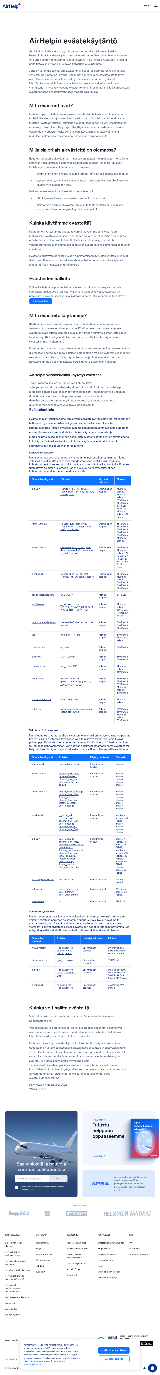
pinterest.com (38, 647)
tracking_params (67, 850)
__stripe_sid (65, 815)
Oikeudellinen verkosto (109, 1271)
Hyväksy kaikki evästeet (114, 1350)
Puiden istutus (43, 1260)
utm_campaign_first (69, 782)
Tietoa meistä (42, 1242)
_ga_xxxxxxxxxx (65, 947)
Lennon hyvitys (12, 1314)
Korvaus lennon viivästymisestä (12, 1254)
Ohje (131, 1242)
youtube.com (38, 604)
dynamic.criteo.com (41, 699)
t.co (33, 634)
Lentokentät (11, 1309)
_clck (66, 972)
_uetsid (64, 494)
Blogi (38, 1248)
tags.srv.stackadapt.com (44, 622)
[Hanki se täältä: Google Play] (144, 1343)
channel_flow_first (68, 773)
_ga (59, 975)
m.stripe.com (38, 901)
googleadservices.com (43, 594)
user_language (66, 805)
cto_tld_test (73, 529)
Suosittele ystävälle (76, 1263)
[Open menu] (156, 5)
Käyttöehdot (11, 1359)
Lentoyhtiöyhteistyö (107, 1277)
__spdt (78, 526)
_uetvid (64, 488)
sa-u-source (87, 550)
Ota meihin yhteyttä (138, 1254)
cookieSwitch (66, 847)
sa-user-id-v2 (79, 523)
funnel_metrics (67, 797)
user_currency (66, 861)
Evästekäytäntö (58, 1361)
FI (149, 5)
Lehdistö (40, 1266)
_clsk (60, 972)
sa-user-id (65, 523)
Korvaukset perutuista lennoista (15, 1263)
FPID (73, 972)
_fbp (71, 494)
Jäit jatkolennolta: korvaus (17, 1270)
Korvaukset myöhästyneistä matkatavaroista (12, 1288)
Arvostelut (72, 1275)
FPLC (72, 488)
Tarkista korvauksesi (76, 1242)
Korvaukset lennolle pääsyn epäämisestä (14, 1278)
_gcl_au (79, 491)
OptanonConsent (68, 776)
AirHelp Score (73, 1269)
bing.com (36, 656)
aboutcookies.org (40, 1021)
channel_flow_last (68, 779)
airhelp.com (37, 889)
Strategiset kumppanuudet (111, 1242)
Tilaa (58, 1178)
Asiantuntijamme (44, 1254)
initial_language (75, 791)
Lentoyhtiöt (10, 1303)
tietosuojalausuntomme (87, 64)
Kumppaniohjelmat (107, 1254)
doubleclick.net (39, 666)
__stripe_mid (66, 818)
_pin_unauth (67, 491)
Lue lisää (97, 1155)
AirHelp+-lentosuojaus (78, 1248)
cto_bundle (82, 488)
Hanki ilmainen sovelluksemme (74, 1256)
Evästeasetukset (40, 301)
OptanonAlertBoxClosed (71, 844)
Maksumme (134, 1248)
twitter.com (37, 678)
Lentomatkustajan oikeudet (13, 1244)
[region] (80, 1354)
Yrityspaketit (104, 1248)
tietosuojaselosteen (28, 1189)
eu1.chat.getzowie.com (43, 879)
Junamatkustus (105, 1260)
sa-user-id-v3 (73, 550)
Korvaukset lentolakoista (17, 1297)
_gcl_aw (88, 491)
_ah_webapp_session (70, 764)
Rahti (100, 1266)
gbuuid (62, 784)
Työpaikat (40, 1271)
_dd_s (60, 953)
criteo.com (37, 709)
